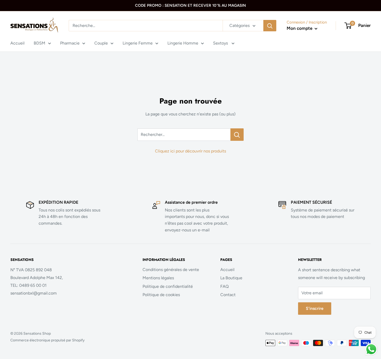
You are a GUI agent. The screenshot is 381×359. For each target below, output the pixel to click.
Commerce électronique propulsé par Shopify (47, 340)
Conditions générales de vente (171, 269)
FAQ (224, 286)
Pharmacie (70, 43)
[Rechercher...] (237, 134)
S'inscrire (314, 308)
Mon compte (300, 28)
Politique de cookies (161, 294)
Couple (101, 43)
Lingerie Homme (182, 43)
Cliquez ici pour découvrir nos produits (190, 151)
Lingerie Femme (138, 43)
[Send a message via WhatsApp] (371, 349)
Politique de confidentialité (168, 286)
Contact (228, 294)
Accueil (17, 43)
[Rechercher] (269, 25)
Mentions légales (158, 277)
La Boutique (231, 277)
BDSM (39, 43)
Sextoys (221, 43)
